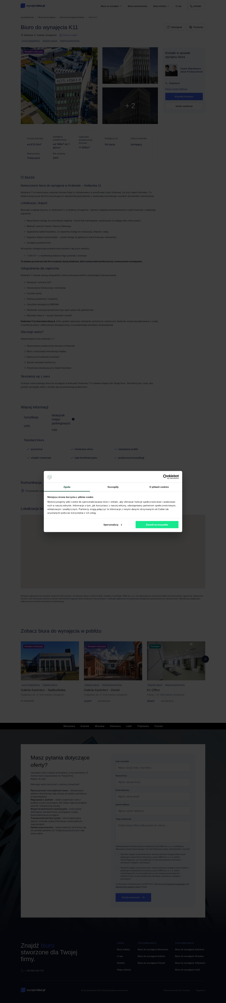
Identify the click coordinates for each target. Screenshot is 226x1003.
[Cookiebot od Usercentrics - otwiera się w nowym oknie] (165, 477)
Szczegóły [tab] (113, 487)
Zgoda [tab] (66, 487)
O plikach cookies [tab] (159, 487)
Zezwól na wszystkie (157, 524)
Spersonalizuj (110, 524)
